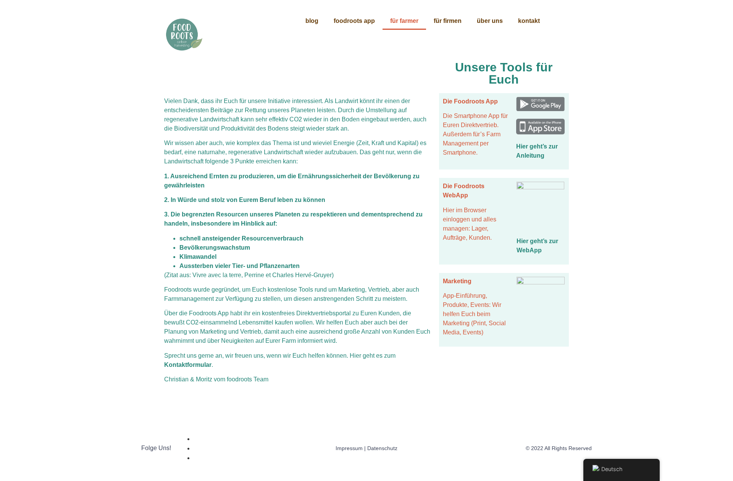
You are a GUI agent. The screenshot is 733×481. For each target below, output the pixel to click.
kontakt (529, 21)
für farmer (404, 21)
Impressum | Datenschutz (366, 448)
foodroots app (354, 21)
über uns (490, 21)
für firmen (448, 21)
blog (311, 21)
